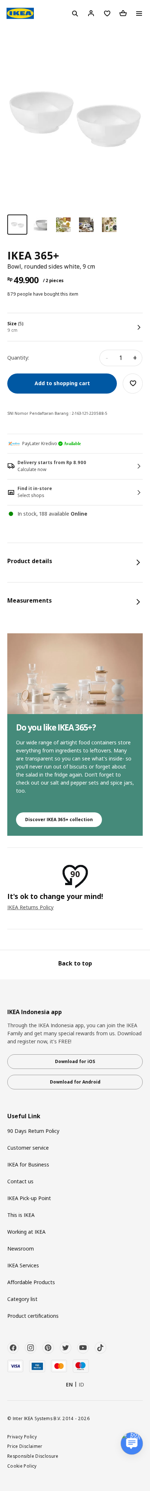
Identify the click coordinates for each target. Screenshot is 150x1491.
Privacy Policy (22, 1436)
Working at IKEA (26, 1231)
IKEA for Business (28, 1164)
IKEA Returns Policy (30, 907)
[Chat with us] (132, 1443)
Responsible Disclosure (33, 1456)
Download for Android (75, 1082)
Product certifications (33, 1315)
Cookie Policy (22, 1466)
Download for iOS (75, 1061)
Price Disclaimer (25, 1446)
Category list (22, 1298)
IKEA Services (23, 1265)
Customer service (28, 1147)
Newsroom (20, 1248)
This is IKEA (21, 1214)
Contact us (20, 1181)
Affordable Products (31, 1282)
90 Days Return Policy (33, 1130)
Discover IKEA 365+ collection (59, 819)
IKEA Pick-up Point (29, 1198)
